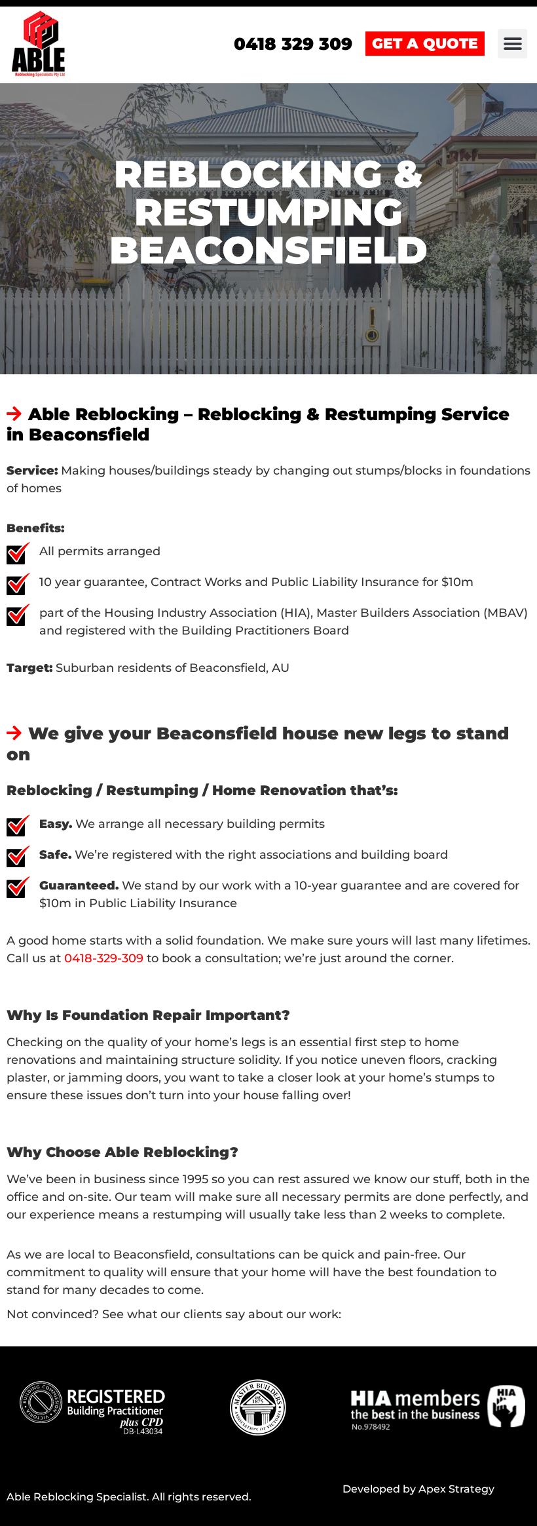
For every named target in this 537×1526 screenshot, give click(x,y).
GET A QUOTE (425, 43)
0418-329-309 (103, 958)
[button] (512, 43)
